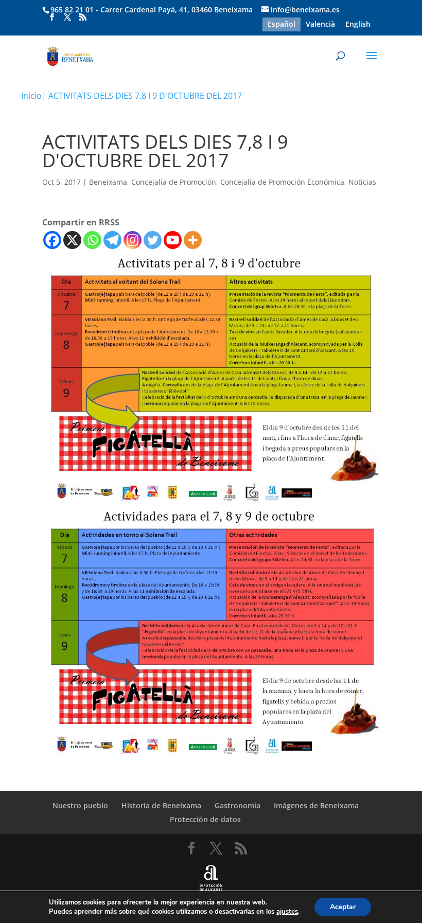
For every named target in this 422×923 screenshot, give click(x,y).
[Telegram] (112, 240)
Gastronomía (237, 805)
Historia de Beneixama (161, 805)
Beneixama (108, 182)
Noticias (362, 182)
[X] (72, 240)
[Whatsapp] (92, 240)
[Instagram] (133, 240)
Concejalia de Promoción (173, 182)
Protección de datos (205, 819)
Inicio (31, 95)
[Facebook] (52, 240)
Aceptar (343, 907)
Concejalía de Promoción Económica (282, 182)
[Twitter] (153, 240)
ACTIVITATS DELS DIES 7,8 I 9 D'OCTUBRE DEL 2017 (145, 95)
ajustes (287, 911)
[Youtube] (173, 240)
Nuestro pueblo (80, 805)
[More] (193, 240)
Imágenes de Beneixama (316, 805)
